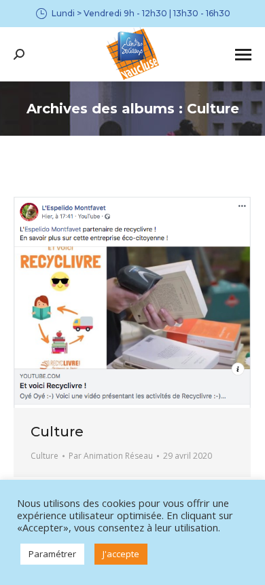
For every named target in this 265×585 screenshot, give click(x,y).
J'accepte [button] (121, 554)
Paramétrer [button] (52, 554)
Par (111, 455)
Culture (57, 431)
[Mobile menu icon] (243, 54)
